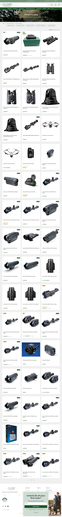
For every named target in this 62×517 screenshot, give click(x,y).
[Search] (48, 5)
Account (55, 5)
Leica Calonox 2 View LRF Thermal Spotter (31, 304)
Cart (59, 5)
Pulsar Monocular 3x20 (27, 388)
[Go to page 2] (33, 480)
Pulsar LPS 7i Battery (46, 360)
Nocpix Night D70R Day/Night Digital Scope (31, 135)
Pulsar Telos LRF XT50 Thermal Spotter (10, 50)
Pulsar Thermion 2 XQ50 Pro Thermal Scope (50, 444)
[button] (51, 1)
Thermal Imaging (18, 23)
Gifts (49, 8)
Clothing (9, 8)
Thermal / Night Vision (30, 8)
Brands (44, 8)
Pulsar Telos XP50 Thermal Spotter (9, 388)
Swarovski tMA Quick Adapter (28, 163)
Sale (52, 8)
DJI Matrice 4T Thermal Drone (47, 135)
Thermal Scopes (10, 25)
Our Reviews (27, 490)
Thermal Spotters (20, 25)
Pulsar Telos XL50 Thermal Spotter (29, 276)
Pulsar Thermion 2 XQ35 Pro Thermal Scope (31, 444)
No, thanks (36, 512)
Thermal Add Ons (30, 25)
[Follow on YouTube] (8, 506)
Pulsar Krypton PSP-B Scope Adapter (30, 360)
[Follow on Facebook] (3, 506)
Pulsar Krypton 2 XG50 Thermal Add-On (49, 388)
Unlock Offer (36, 506)
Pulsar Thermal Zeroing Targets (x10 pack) (11, 444)
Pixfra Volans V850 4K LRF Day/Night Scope (11, 79)
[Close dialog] (60, 493)
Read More (46, 17)
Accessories (38, 8)
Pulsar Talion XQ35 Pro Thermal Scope (49, 304)
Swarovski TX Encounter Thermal (29, 191)
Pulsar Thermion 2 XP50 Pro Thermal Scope (50, 472)
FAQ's (38, 490)
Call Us (52, 5)
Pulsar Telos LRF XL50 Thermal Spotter (10, 276)
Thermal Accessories (41, 25)
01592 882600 (49, 490)
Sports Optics (21, 8)
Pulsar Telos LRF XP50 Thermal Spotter (10, 416)
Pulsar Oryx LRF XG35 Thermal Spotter (10, 191)
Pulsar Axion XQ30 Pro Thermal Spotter (49, 248)
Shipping (20, 513)
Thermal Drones (51, 25)
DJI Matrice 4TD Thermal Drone (9, 163)
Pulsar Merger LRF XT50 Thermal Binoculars (31, 248)
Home (3, 23)
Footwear (15, 8)
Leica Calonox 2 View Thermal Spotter (10, 304)
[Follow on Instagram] (5, 506)
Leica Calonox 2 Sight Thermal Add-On (49, 276)
